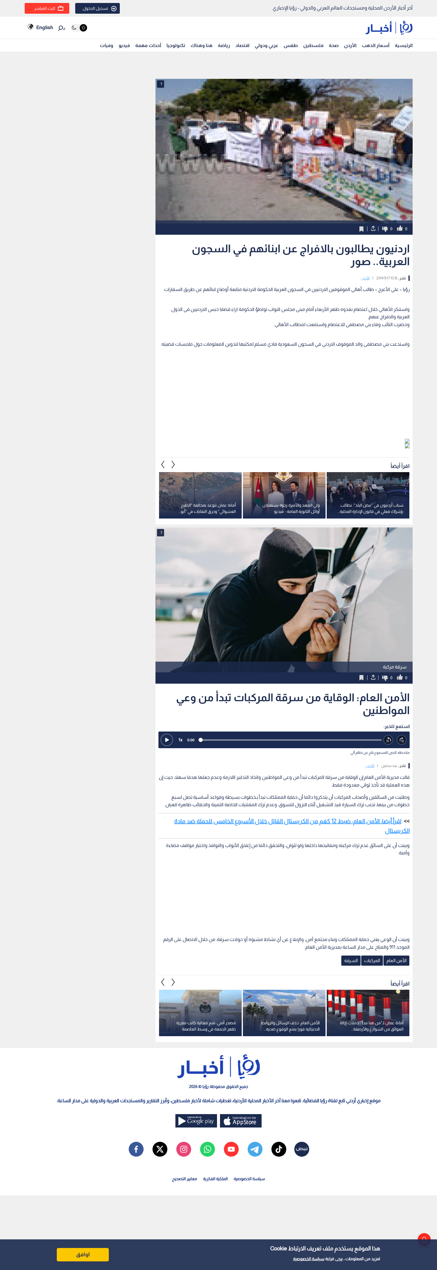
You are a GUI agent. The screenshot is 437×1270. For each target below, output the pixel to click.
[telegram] (255, 1149)
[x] (160, 1149)
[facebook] (136, 1149)
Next (162, 464)
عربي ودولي (266, 45)
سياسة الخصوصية (308, 1258)
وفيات (106, 45)
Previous (173, 464)
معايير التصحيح (184, 1178)
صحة (334, 45)
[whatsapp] (207, 1149)
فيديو (124, 45)
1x (180, 739)
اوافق (83, 1255)
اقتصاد (242, 45)
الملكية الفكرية (215, 1178)
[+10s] (401, 740)
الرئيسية (404, 45)
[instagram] (183, 1149)
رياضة (224, 45)
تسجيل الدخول (95, 8)
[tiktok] (278, 1149)
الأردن (350, 45)
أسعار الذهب (375, 45)
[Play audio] (166, 740)
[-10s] (388, 740)
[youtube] (231, 1149)
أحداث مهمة (148, 45)
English (44, 27)
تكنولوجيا (175, 45)
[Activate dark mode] (78, 27)
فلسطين (313, 45)
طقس (291, 45)
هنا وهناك (202, 45)
